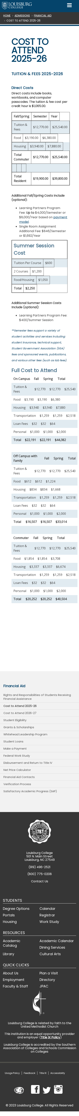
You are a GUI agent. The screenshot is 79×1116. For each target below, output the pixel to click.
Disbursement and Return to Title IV (27, 763)
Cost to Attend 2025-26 (20, 706)
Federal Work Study (16, 756)
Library (8, 954)
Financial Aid (43, 15)
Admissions (22, 15)
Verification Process (17, 784)
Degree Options (16, 908)
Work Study (49, 921)
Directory (47, 979)
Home (7, 15)
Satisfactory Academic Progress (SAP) (30, 791)
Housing (10, 921)
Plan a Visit (49, 973)
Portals (9, 915)
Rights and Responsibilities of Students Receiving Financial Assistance (37, 697)
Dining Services (52, 947)
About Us (10, 973)
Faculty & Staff (15, 986)
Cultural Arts (50, 954)
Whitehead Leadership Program (25, 734)
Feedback (29, 1073)
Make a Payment (15, 749)
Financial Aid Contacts (19, 777)
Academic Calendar (57, 940)
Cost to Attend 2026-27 (19, 713)
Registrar (47, 915)
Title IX (42, 1073)
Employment (13, 979)
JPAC (44, 986)
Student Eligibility (14, 720)
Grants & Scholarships (18, 727)
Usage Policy (12, 1073)
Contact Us (39, 881)
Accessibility (57, 1073)
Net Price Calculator (17, 770)
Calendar (47, 908)
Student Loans (13, 741)
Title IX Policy (50, 1037)
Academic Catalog (11, 943)
